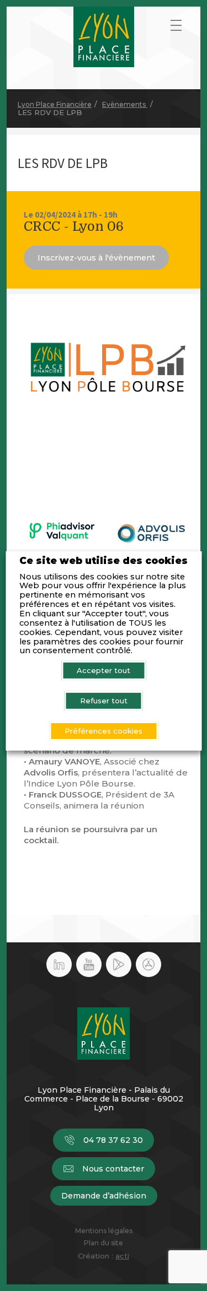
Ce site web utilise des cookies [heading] (103, 561)
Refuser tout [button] (104, 700)
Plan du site (103, 1243)
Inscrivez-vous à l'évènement (96, 258)
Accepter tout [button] (103, 670)
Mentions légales (103, 1231)
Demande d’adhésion (103, 1196)
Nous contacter (113, 1169)
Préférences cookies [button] (103, 730)
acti (122, 1255)
